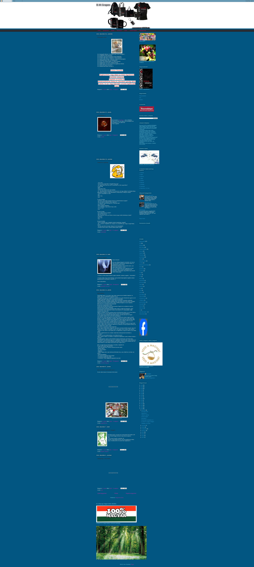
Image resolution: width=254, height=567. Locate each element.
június (143, 433)
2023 (142, 390)
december (144, 410)
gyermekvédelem (142, 302)
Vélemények (119, 30)
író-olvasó (107, 286)
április (143, 437)
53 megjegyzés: (116, 361)
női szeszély (141, 282)
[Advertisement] (117, 100)
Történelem (141, 255)
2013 (142, 403)
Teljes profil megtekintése (150, 378)
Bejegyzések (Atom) (119, 497)
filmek (140, 266)
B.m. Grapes (141, 318)
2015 (142, 400)
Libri (140, 97)
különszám (141, 308)
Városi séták (141, 296)
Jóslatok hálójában (133, 30)
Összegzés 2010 (101, 37)
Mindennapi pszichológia (144, 264)
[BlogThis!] (122, 89)
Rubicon (140, 278)
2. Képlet (141, 174)
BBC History (141, 247)
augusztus (144, 430)
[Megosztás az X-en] (123, 89)
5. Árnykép (141, 180)
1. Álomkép (141, 172)
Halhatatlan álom (143, 30)
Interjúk (125, 30)
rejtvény (140, 292)
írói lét (140, 290)
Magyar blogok (142, 218)
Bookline (141, 99)
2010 (142, 408)
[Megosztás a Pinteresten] (126, 89)
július (143, 432)
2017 (142, 396)
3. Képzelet (141, 176)
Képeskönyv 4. (101, 115)
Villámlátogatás (142, 209)
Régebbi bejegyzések (131, 493)
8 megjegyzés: (115, 135)
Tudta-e (140, 284)
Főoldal (99, 30)
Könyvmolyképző (142, 95)
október (143, 427)
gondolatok (103, 286)
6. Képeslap (141, 182)
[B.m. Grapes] (143, 335)
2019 (142, 393)
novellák (102, 136)
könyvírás (141, 306)
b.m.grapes (148, 373)
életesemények (142, 313)
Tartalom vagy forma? (149, 195)
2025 (142, 386)
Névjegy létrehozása (142, 336)
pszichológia (141, 257)
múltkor (140, 258)
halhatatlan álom (142, 260)
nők (140, 309)
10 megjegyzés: (115, 230)
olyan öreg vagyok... (143, 311)
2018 (142, 395)
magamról (107, 362)
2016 (142, 398)
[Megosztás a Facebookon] (125, 89)
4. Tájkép (141, 178)
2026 (142, 385)
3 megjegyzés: (116, 421)
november (144, 425)
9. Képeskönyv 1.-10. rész (144, 188)
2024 (142, 388)
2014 (142, 401)
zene (106, 423)
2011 (142, 407)
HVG (140, 272)
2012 (142, 405)
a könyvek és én (142, 298)
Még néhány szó (148, 202)
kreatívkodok (103, 232)
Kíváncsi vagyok (102, 257)
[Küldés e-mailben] (121, 89)
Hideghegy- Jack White (103, 458)
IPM (140, 243)
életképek (103, 362)
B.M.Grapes (103, 4)
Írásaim (112, 30)
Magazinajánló (142, 241)
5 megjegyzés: (116, 89)
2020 (142, 391)
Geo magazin (141, 294)
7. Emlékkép (141, 184)
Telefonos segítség (102, 162)
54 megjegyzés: (116, 284)
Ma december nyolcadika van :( (106, 370)
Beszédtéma (100, 293)
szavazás (141, 286)
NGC (140, 276)
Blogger (132, 564)
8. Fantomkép (142, 186)
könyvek (102, 451)
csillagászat (141, 300)
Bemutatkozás (106, 30)
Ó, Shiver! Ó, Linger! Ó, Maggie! (106, 430)
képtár (140, 274)
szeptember (144, 428)
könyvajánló (141, 304)
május (143, 435)
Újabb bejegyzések (101, 493)
